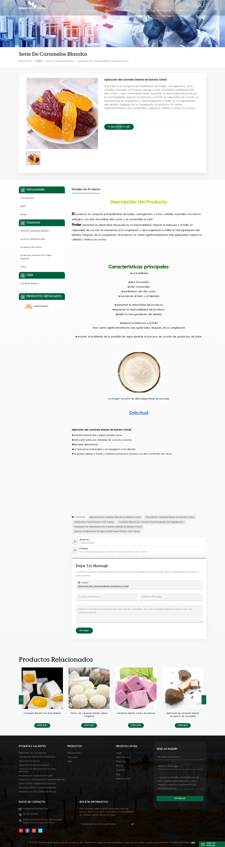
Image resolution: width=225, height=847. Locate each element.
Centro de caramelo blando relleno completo (42, 714)
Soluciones (72, 757)
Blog (118, 774)
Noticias (183, 11)
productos (121, 762)
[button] (21, 699)
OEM (69, 762)
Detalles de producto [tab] (86, 189)
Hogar (39, 61)
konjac (24, 214)
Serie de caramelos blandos (59, 61)
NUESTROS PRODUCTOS (117, 11)
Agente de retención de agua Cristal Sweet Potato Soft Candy (107, 531)
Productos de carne (31, 247)
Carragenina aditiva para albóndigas (37, 757)
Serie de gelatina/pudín (33, 239)
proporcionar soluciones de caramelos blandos (42, 780)
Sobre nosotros (88, 11)
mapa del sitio (123, 779)
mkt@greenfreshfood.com (35, 809)
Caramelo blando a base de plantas (89, 713)
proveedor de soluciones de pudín (36, 776)
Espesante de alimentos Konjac (34, 765)
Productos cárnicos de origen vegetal (36, 257)
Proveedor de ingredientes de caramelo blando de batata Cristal (108, 527)
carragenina (27, 198)
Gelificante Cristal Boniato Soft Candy (94, 522)
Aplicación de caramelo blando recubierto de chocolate (136, 714)
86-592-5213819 (30, 814)
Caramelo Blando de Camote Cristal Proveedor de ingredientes (151, 522)
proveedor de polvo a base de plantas (37, 792)
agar (23, 206)
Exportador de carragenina (32, 753)
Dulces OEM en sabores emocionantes (37, 784)
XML (142, 843)
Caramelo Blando (29, 284)
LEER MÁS (42, 725)
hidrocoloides (74, 753)
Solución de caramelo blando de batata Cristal (170, 517)
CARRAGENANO (40, 306)
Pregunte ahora (117, 127)
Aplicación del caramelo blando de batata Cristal (115, 517)
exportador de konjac (29, 761)
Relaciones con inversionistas (155, 11)
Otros (24, 267)
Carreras (201, 11)
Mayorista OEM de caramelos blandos (37, 788)
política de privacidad (157, 843)
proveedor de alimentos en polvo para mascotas (37, 770)
